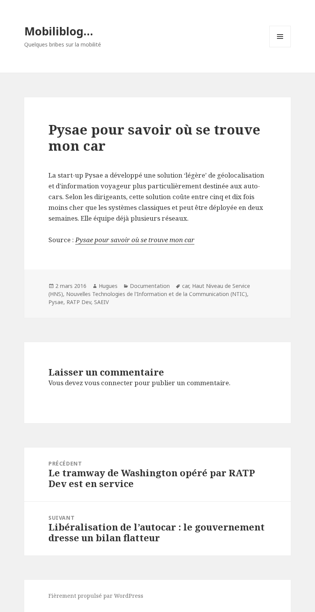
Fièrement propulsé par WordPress (95, 595)
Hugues (108, 285)
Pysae (55, 302)
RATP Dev (78, 302)
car (185, 285)
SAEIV (101, 302)
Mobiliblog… (58, 30)
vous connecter (109, 382)
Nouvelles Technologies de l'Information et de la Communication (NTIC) (156, 294)
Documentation (150, 285)
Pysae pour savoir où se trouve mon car (134, 239)
